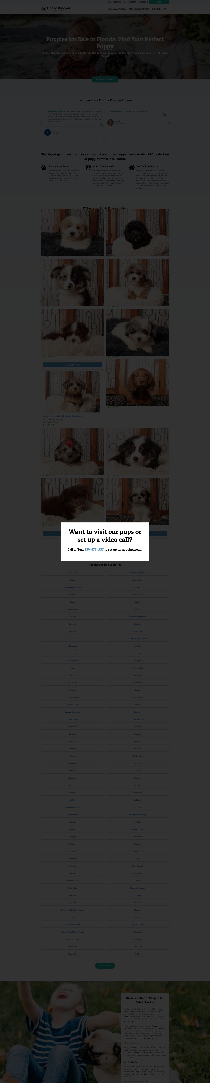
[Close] (145, 526)
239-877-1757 (94, 549)
